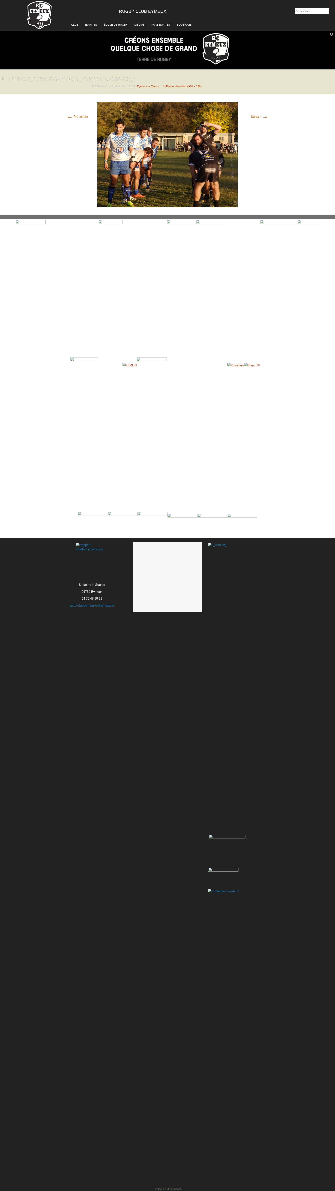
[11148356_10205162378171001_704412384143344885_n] (167, 154)
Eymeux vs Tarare (148, 86)
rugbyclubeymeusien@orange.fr (92, 605)
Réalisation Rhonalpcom (167, 1188)
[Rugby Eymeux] (39, 15)
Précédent (77, 116)
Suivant (259, 116)
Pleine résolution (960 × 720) (184, 86)
